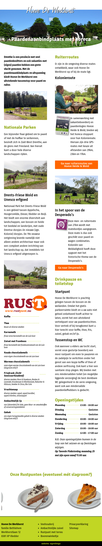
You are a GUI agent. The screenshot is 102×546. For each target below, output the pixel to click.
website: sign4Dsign (51, 543)
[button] (51, 19)
